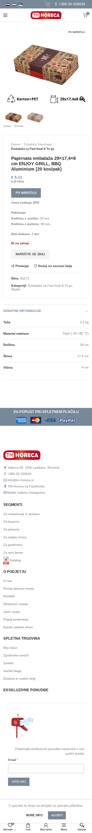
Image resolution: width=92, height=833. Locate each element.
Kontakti (9, 596)
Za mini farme (13, 552)
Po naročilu (26, 192)
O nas (7, 580)
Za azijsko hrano (15, 537)
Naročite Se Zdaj (30, 254)
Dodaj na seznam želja (55, 265)
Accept (57, 815)
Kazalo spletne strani (18, 627)
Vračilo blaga (12, 671)
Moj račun (10, 647)
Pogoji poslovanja (15, 619)
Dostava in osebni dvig (19, 678)
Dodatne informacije (22, 311)
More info (34, 815)
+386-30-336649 (71, 4)
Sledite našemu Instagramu (25, 492)
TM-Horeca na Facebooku (26, 486)
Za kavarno (11, 521)
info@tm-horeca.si (20, 480)
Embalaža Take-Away (38, 144)
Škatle (15, 289)
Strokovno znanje (15, 604)
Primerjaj (22, 265)
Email (12, 760)
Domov (15, 144)
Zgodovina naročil (16, 655)
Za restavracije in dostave (21, 514)
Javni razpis (11, 612)
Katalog (15, 560)
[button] (83, 67)
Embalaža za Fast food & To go (32, 148)
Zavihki (8, 663)
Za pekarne (11, 529)
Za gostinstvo (12, 545)
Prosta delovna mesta (18, 588)
